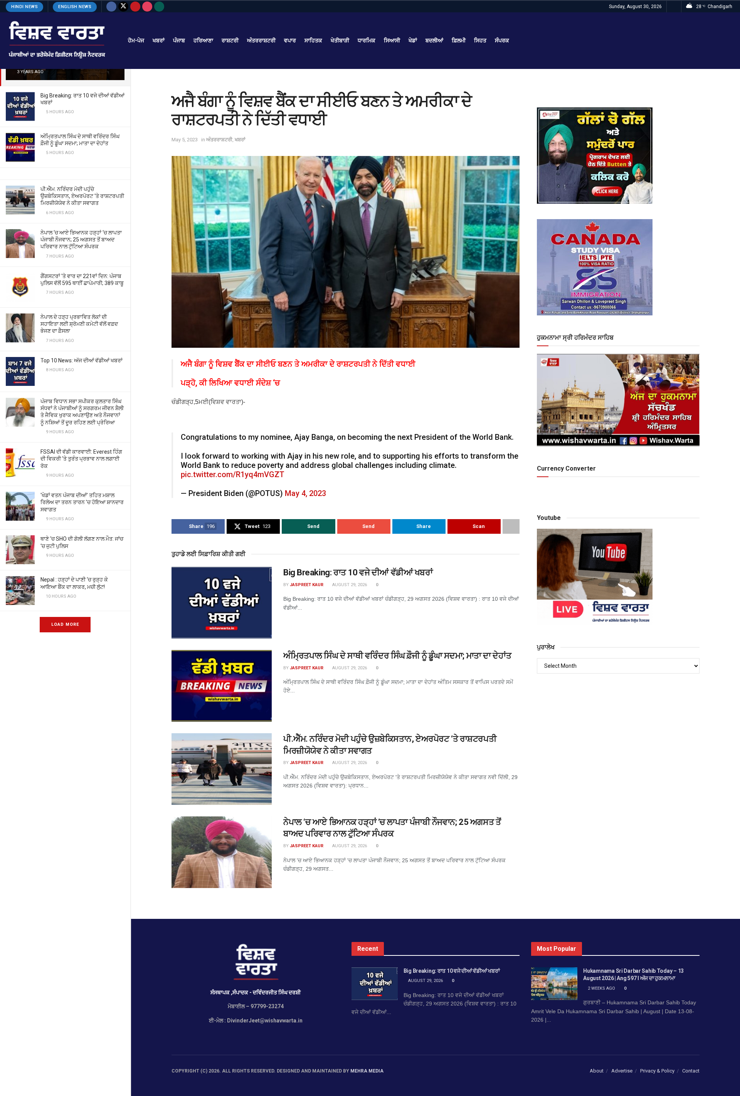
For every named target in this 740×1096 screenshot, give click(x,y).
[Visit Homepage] (56, 40)
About (597, 1071)
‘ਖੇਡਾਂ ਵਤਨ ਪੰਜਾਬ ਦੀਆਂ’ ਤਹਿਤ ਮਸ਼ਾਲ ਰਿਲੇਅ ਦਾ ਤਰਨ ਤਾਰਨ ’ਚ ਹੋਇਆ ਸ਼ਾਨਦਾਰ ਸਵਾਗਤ (82, 502)
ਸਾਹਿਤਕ (313, 40)
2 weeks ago (601, 988)
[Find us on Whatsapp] (159, 6)
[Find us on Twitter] (123, 6)
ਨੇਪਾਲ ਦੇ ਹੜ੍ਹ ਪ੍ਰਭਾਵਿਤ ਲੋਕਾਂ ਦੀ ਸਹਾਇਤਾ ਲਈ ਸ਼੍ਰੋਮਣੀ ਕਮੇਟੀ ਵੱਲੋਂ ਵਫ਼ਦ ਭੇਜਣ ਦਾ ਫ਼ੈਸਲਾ (79, 324)
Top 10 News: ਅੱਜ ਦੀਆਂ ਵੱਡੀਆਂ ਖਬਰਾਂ (81, 360)
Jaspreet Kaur (306, 584)
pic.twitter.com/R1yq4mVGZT (232, 474)
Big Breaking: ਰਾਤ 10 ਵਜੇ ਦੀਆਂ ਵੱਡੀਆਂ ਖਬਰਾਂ (357, 572)
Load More (65, 624)
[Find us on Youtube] (135, 6)
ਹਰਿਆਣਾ (203, 40)
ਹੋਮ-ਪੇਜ (136, 40)
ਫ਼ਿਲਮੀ (459, 40)
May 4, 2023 (305, 493)
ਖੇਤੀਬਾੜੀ (340, 40)
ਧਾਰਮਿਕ (366, 40)
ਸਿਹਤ (480, 40)
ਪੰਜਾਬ (179, 40)
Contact (691, 1071)
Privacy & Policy (657, 1071)
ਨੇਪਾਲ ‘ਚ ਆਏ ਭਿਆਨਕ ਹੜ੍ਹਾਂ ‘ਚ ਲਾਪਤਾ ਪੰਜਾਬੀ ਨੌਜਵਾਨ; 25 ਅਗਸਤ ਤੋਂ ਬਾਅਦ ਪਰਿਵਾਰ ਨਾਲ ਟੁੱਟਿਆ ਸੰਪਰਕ (81, 240)
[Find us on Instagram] (147, 6)
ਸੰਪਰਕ (502, 40)
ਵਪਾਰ (290, 40)
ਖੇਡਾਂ (413, 40)
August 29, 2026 (349, 584)
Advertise (621, 1071)
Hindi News (24, 6)
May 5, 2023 (185, 139)
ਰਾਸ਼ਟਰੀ (230, 40)
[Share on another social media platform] (511, 526)
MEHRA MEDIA (366, 1071)
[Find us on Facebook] (111, 6)
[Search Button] (673, 6)
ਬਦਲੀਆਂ (434, 40)
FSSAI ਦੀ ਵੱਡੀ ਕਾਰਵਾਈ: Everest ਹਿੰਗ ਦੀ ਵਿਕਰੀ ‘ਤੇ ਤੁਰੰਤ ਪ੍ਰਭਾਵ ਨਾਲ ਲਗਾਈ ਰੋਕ (81, 459)
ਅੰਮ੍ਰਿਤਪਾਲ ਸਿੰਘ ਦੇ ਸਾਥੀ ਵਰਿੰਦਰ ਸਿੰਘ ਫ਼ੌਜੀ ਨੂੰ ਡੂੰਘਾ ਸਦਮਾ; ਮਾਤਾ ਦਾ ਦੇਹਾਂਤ (397, 655)
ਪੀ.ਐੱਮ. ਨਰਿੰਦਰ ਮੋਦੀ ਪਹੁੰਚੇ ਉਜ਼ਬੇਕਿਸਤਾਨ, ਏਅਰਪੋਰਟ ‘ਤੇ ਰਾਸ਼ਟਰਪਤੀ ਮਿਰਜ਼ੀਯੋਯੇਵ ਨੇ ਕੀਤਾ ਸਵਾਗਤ (82, 196)
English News (74, 6)
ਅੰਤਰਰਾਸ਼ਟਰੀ (261, 40)
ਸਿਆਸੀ (392, 40)
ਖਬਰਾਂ (159, 40)
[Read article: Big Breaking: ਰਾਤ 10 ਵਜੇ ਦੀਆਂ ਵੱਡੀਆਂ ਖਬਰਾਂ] (222, 602)
